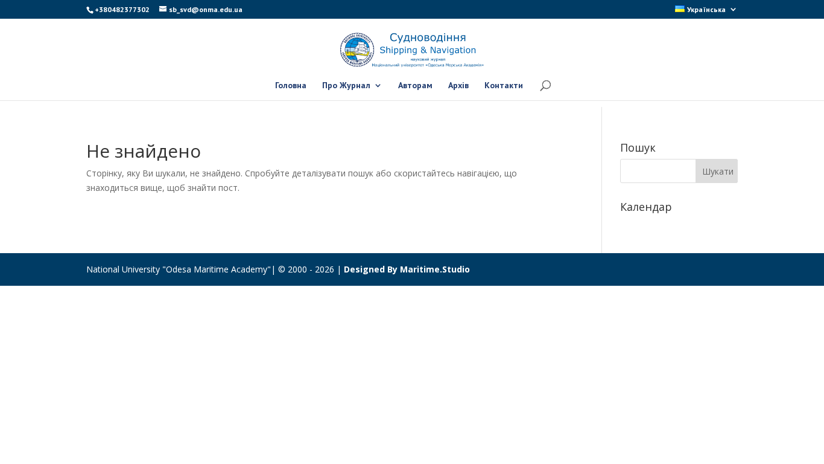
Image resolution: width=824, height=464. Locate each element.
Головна (290, 86)
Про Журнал (346, 86)
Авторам (415, 86)
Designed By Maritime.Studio (407, 269)
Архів (458, 86)
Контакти (503, 86)
